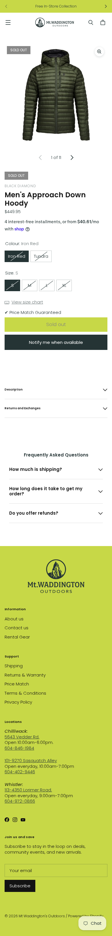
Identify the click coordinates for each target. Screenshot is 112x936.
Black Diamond (20, 185)
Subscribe (19, 886)
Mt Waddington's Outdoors (42, 916)
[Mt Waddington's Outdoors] (54, 22)
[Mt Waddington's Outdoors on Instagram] (15, 820)
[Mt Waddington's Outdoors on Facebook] (7, 820)
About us (14, 619)
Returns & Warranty (25, 675)
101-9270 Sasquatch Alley (31, 760)
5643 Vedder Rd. (22, 737)
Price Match (17, 684)
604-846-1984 (19, 748)
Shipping (14, 666)
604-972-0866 (20, 801)
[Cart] (103, 22)
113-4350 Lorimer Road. (28, 790)
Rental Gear (17, 637)
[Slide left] (6, 6)
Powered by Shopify (85, 916)
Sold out (56, 324)
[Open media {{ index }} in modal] (56, 95)
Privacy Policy (18, 702)
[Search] (90, 22)
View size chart (27, 302)
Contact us (16, 628)
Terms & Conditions (25, 693)
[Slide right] (106, 6)
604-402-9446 (20, 772)
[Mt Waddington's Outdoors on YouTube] (23, 820)
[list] (56, 95)
